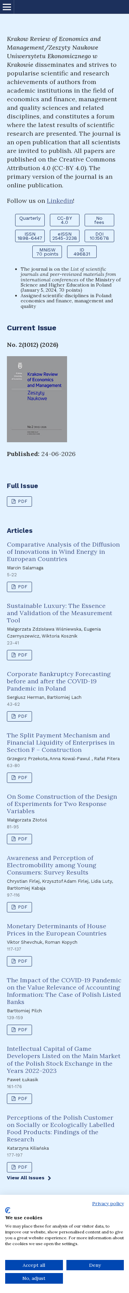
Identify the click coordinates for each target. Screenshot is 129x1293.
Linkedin (60, 201)
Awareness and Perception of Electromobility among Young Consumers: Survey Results (51, 865)
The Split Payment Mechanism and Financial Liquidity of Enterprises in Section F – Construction (61, 742)
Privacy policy (108, 1203)
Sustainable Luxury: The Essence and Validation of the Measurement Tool (59, 613)
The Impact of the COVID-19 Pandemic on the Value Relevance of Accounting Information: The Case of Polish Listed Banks (64, 991)
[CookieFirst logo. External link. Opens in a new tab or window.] (7, 1210)
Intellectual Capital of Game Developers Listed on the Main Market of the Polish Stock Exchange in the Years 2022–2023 (63, 1059)
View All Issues (25, 1177)
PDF (22, 501)
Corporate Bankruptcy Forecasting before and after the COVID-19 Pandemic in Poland (59, 681)
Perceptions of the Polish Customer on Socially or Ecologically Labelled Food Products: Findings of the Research (61, 1128)
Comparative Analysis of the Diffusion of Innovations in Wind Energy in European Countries (63, 551)
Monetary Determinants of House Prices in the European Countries (57, 929)
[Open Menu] (7, 7)
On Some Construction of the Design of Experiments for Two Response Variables (62, 804)
